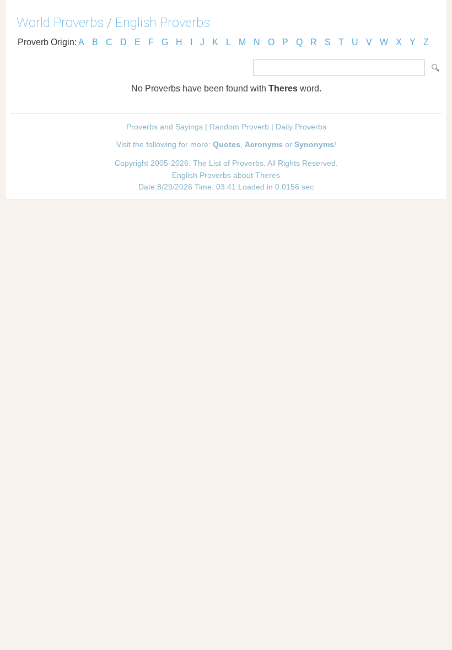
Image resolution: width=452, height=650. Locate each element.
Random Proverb (239, 126)
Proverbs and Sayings (164, 126)
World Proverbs (60, 22)
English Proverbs (162, 22)
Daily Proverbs (301, 126)
